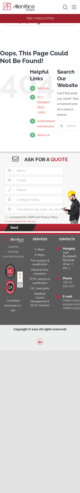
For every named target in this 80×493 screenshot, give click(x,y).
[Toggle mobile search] (65, 7)
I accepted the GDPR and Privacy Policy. (33, 217)
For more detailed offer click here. (20, 221)
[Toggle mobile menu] (74, 7)
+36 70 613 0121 (68, 284)
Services (43, 88)
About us (43, 135)
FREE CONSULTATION (40, 18)
